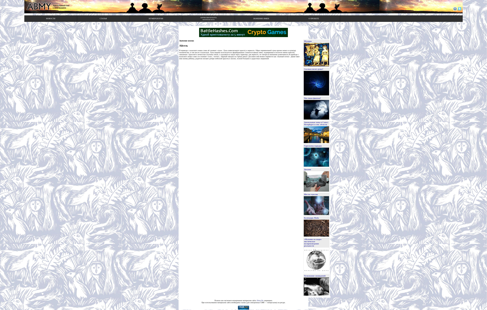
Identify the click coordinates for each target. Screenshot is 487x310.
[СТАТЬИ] (103, 21)
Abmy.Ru (260, 300)
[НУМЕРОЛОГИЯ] (156, 21)
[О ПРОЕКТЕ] (313, 21)
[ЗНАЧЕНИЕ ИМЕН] (261, 21)
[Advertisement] (240, 67)
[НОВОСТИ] (50, 21)
